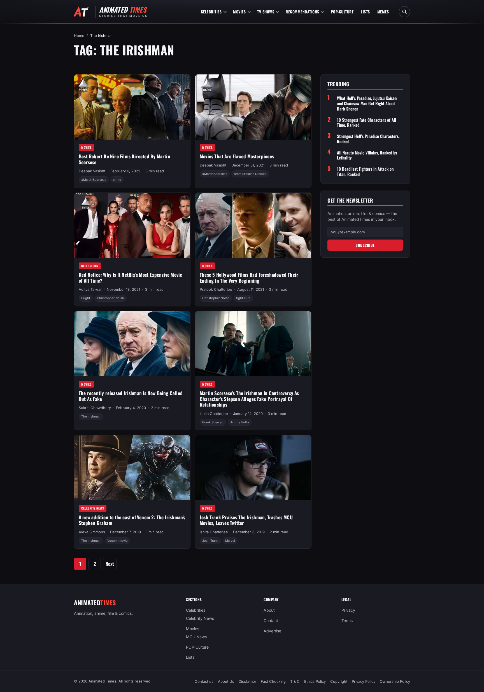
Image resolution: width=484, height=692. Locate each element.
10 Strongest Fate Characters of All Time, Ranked (366, 122)
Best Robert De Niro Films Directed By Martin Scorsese (124, 159)
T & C (295, 681)
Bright (85, 298)
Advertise (272, 630)
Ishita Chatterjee (214, 413)
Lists (365, 12)
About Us (226, 681)
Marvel (230, 541)
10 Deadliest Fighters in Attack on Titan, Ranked (365, 171)
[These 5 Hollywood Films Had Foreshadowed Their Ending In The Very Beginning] (253, 225)
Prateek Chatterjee (216, 289)
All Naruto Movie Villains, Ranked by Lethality (367, 155)
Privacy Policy (363, 681)
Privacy (348, 610)
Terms (347, 620)
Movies (239, 12)
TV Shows (265, 12)
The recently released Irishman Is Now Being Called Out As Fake (131, 396)
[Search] (404, 11)
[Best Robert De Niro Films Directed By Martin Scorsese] (132, 107)
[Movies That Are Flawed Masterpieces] (253, 107)
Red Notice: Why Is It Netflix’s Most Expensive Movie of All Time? (130, 277)
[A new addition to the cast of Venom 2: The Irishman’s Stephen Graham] (132, 467)
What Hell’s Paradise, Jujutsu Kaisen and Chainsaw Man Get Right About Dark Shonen (367, 103)
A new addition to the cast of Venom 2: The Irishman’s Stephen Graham (132, 520)
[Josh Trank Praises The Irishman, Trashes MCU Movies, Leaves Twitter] (253, 467)
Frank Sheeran (213, 422)
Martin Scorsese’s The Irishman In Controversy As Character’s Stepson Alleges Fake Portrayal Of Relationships (249, 399)
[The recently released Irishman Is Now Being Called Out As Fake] (132, 343)
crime (117, 180)
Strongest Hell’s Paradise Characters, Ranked (368, 138)
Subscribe (365, 245)
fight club (243, 298)
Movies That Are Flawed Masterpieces (237, 156)
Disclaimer (247, 681)
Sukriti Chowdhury (95, 407)
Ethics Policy (315, 681)
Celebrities (211, 12)
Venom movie (117, 541)
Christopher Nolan (110, 298)
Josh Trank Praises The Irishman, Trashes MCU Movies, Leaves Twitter (246, 520)
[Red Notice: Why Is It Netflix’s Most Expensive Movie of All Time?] (132, 225)
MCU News (196, 636)
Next (110, 563)
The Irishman (91, 416)
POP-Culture (342, 12)
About (269, 610)
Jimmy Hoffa (239, 422)
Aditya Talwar (90, 289)
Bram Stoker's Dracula (250, 174)
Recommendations (302, 12)
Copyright (338, 681)
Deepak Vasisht (92, 171)
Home (79, 35)
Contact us (204, 681)
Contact (271, 620)
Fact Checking (273, 681)
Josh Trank (210, 541)
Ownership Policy (395, 681)
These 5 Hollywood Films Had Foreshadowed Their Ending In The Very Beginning (249, 277)
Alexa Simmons (92, 532)
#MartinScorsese (93, 180)
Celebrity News (92, 508)
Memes (383, 12)
